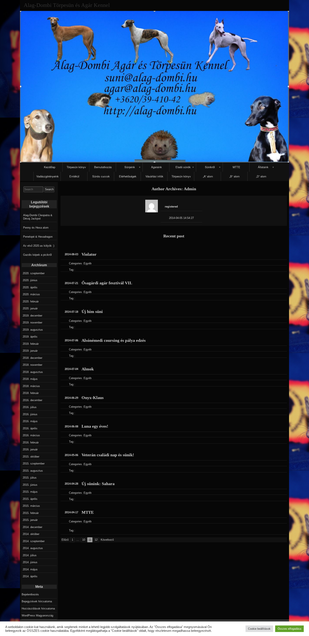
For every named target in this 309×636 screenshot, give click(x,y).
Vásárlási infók (154, 176)
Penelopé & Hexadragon (38, 236)
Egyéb (87, 263)
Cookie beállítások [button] (259, 628)
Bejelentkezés (30, 594)
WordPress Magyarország (37, 615)
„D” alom (261, 176)
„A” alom (208, 176)
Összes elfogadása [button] (289, 628)
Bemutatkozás (103, 167)
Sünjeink (129, 167)
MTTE (236, 167)
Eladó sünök (183, 167)
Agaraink (156, 167)
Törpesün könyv (76, 167)
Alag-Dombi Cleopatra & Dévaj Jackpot (37, 217)
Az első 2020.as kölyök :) (38, 245)
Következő (107, 539)
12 (96, 539)
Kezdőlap (49, 167)
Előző (65, 539)
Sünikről (210, 167)
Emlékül (74, 176)
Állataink (263, 167)
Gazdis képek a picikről (37, 254)
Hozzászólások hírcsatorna (38, 608)
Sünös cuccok (101, 176)
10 (83, 539)
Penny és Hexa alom (36, 227)
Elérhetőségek (127, 176)
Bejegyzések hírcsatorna (37, 601)
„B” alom (234, 176)
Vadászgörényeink (47, 176)
